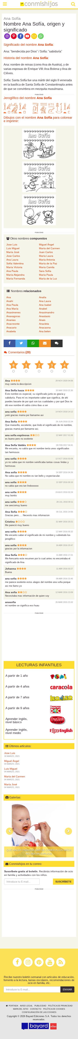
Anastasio (44, 316)
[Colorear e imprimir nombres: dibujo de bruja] (39, 176)
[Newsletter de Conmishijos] (34, 35)
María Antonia (47, 259)
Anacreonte (13, 323)
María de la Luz (48, 278)
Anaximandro (46, 312)
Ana (8, 297)
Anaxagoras (13, 316)
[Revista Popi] (61, 676)
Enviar (67, 989)
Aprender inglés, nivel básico (16, 720)
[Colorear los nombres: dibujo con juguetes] (39, 143)
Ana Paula (12, 271)
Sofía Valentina (15, 263)
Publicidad (40, 1006)
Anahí (9, 301)
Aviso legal (26, 1006)
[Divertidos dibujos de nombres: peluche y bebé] (39, 209)
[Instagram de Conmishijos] (7, 35)
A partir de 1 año (16, 675)
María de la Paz (48, 263)
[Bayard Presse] (35, 1026)
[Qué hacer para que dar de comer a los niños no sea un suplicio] (39, 830)
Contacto (35, 1009)
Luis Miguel (12, 248)
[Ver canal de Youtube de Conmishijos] (27, 35)
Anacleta (44, 323)
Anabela (11, 331)
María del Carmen (49, 248)
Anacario (11, 327)
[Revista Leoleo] (61, 698)
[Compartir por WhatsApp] (41, 35)
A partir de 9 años (17, 708)
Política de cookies (54, 1009)
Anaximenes (13, 312)
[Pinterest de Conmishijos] (13, 35)
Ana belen (45, 331)
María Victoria (14, 267)
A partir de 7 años (17, 697)
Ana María (12, 308)
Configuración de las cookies (39, 1012)
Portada (13, 1006)
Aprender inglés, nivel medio (16, 731)
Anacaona (45, 327)
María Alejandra (15, 274)
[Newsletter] (45, 343)
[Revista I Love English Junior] (61, 720)
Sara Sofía (45, 271)
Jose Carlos (13, 255)
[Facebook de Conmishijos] (20, 35)
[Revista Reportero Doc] (61, 709)
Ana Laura (12, 259)
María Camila (46, 267)
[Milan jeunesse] (53, 1026)
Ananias (11, 320)
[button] (9, 831)
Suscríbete (63, 881)
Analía (42, 297)
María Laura (46, 255)
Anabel (43, 308)
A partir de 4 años (17, 686)
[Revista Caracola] (61, 687)
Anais (42, 320)
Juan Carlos (46, 252)
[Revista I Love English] (61, 730)
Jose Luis (11, 244)
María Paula (46, 274)
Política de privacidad (60, 1006)
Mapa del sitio (20, 1009)
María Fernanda (15, 278)
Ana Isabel (45, 304)
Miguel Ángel (46, 244)
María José (12, 252)
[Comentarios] (56, 343)
